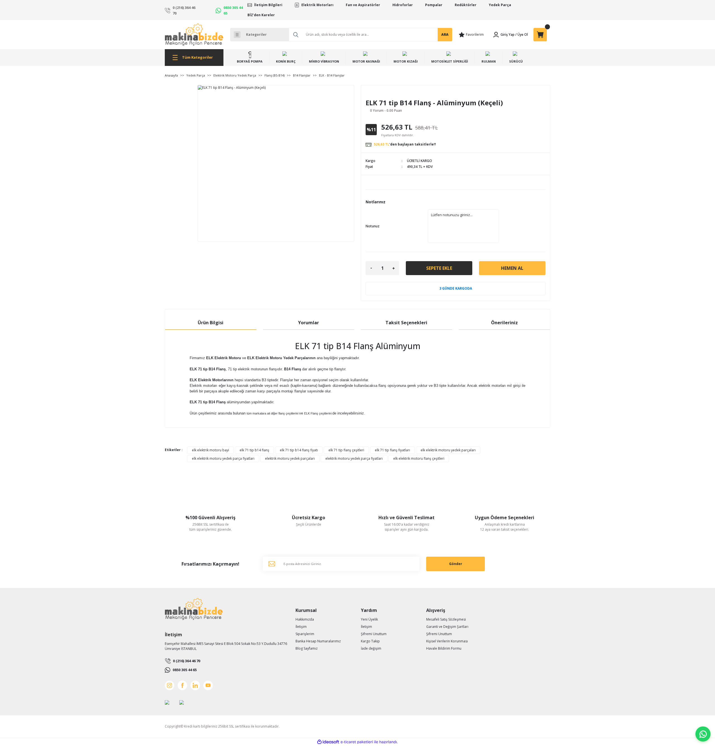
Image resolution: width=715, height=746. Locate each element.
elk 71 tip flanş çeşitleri (346, 450)
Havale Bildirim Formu (443, 648)
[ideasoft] (328, 742)
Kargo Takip (370, 641)
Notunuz (373, 226)
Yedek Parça (500, 5)
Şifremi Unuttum (374, 633)
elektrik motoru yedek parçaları (290, 458)
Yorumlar (308, 323)
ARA (445, 34)
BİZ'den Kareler (261, 15)
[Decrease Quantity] (371, 268)
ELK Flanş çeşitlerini (318, 413)
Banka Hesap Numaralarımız (318, 641)
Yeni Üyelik (369, 619)
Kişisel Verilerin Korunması (447, 641)
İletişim (301, 626)
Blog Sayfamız (306, 648)
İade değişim (371, 648)
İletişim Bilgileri (268, 5)
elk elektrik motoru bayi (210, 450)
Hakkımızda (304, 619)
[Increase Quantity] (393, 268)
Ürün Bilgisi (210, 323)
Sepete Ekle (439, 268)
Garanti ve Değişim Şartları (447, 626)
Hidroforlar (402, 5)
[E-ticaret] (356, 742)
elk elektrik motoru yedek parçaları (448, 450)
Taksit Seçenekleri (406, 323)
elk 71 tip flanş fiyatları (392, 450)
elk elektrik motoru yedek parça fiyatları (223, 458)
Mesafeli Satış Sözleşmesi (446, 619)
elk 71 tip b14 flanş (254, 450)
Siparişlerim (304, 633)
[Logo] (194, 34)
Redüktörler (465, 5)
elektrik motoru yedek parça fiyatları (354, 458)
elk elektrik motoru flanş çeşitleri (418, 458)
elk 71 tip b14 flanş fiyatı (299, 450)
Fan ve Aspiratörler (363, 5)
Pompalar (433, 5)
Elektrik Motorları (317, 5)
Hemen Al (512, 268)
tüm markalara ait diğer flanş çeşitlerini (272, 413)
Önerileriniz (504, 323)
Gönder (455, 563)
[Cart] (540, 34)
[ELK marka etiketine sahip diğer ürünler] (381, 94)
